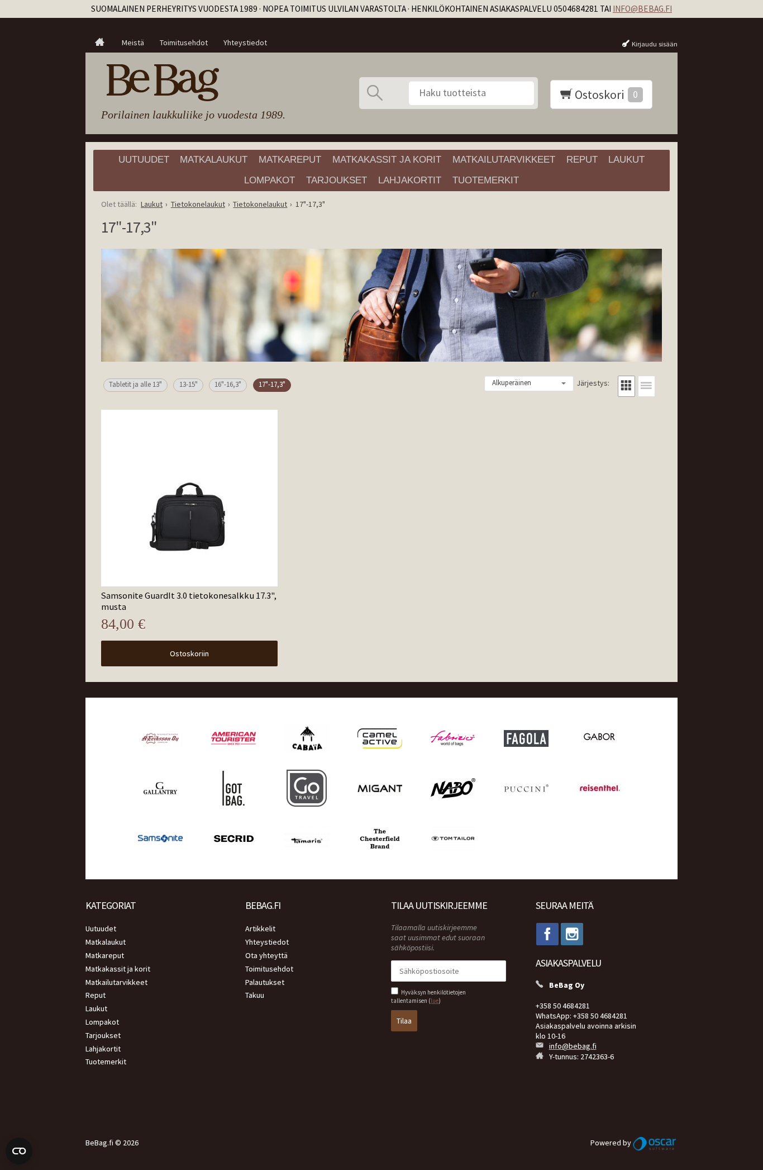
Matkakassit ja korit (386, 159)
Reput (582, 159)
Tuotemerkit (485, 180)
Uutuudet (143, 159)
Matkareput (290, 159)
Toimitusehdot (184, 42)
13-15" (188, 384)
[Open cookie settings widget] (19, 1151)
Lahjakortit (409, 180)
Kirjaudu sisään (655, 44)
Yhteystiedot (245, 42)
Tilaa (404, 1021)
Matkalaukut (213, 159)
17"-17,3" (272, 384)
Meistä (133, 42)
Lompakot (269, 180)
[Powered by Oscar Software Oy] (655, 1143)
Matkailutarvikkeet (503, 159)
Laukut (626, 159)
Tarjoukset (336, 180)
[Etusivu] (99, 43)
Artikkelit (260, 928)
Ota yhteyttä (266, 955)
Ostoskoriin (189, 653)
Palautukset (264, 982)
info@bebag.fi (642, 8)
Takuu (254, 995)
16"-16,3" (227, 384)
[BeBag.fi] (190, 82)
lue (434, 1001)
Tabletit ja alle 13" (135, 384)
